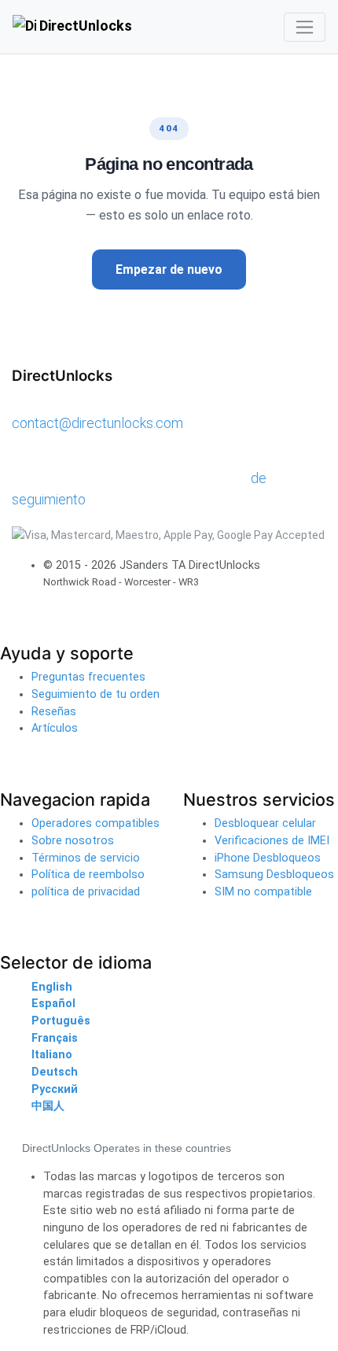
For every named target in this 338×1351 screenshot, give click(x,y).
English (51, 987)
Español (53, 1003)
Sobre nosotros (72, 840)
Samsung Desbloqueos (274, 874)
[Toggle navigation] (304, 27)
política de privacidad (85, 892)
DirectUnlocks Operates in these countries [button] (126, 1148)
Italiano (51, 1054)
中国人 (47, 1106)
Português (60, 1021)
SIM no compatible (263, 892)
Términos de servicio (85, 858)
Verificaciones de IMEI (272, 840)
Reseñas (53, 711)
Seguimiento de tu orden (95, 694)
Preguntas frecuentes (88, 677)
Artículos (54, 728)
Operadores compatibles (95, 823)
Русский (54, 1089)
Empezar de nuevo (169, 269)
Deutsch (54, 1072)
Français (54, 1038)
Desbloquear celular (265, 823)
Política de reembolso (88, 874)
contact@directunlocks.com (97, 423)
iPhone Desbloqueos (268, 858)
